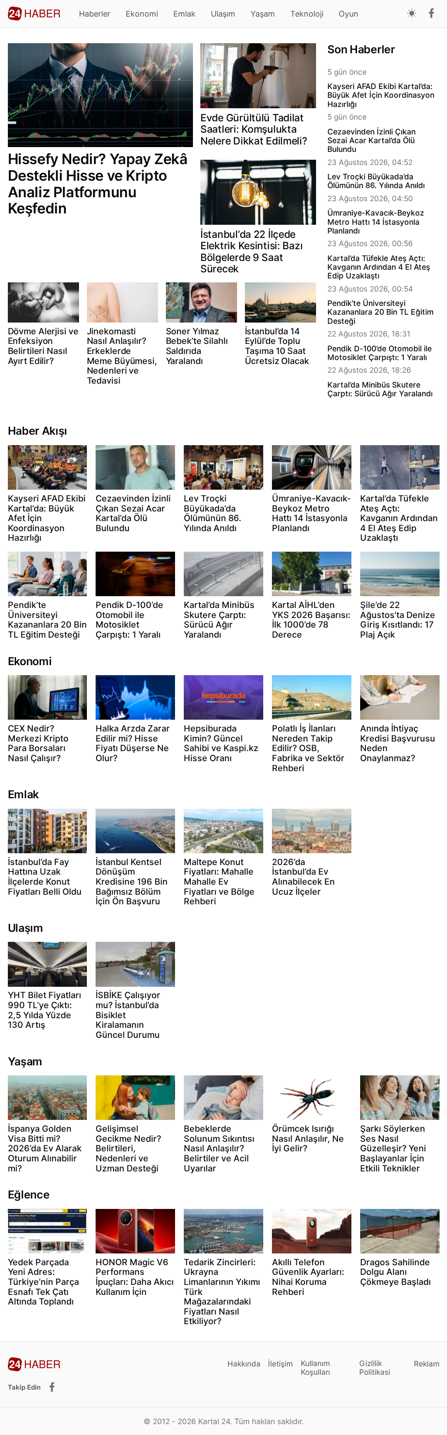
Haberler (94, 13)
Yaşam (263, 13)
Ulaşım (223, 13)
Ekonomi (142, 13)
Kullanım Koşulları (315, 1368)
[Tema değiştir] (412, 13)
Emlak (184, 13)
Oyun (348, 13)
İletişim (280, 1363)
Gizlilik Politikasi (374, 1368)
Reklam (427, 1363)
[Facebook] (431, 14)
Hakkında (244, 1363)
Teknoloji (306, 13)
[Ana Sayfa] (34, 14)
